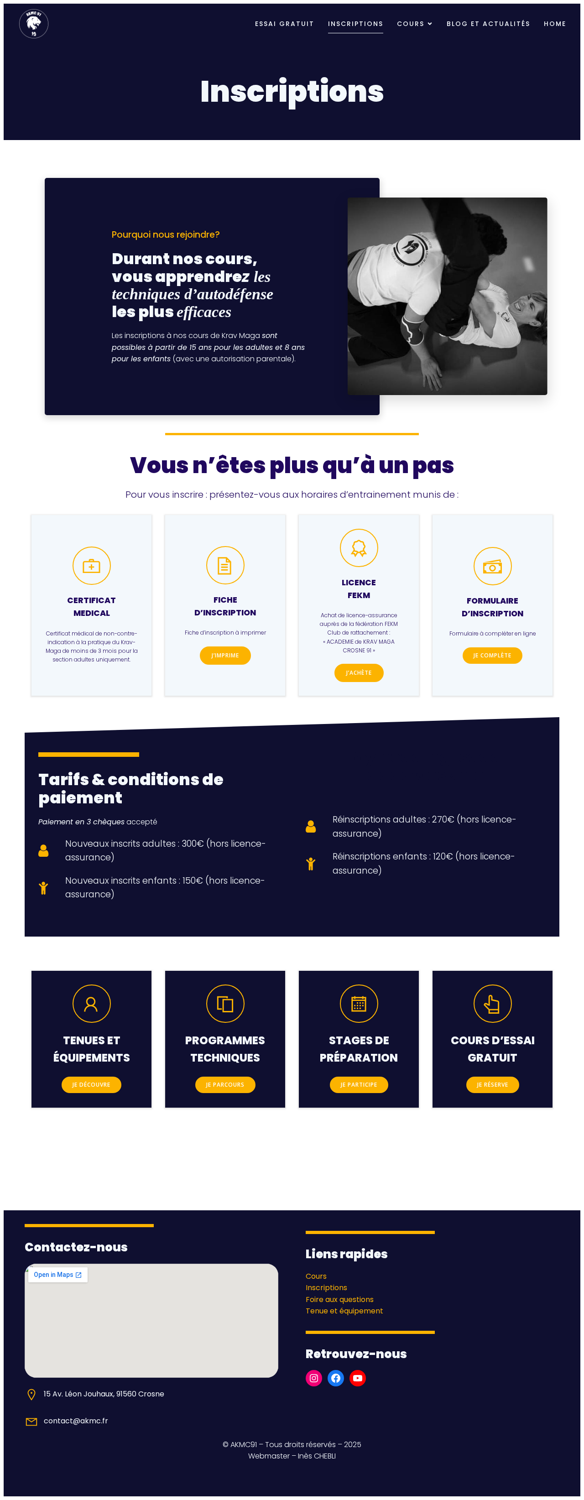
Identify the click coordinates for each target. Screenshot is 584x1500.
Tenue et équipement (344, 1311)
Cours (316, 1276)
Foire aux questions (340, 1299)
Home (555, 23)
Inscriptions (355, 23)
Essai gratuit (284, 23)
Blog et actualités (488, 23)
